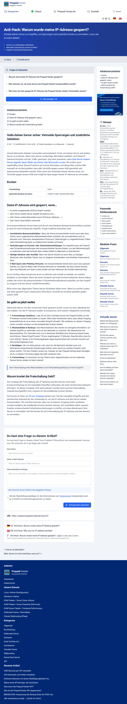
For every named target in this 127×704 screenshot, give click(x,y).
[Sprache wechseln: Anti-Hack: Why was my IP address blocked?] (120, 18)
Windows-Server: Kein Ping (108, 363)
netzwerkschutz (107, 226)
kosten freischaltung (109, 231)
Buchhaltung (9, 629)
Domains (8, 637)
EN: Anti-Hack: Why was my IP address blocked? (31, 531)
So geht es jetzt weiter (19, 121)
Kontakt (95, 11)
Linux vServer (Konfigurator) (16, 592)
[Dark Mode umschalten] (106, 18)
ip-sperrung (106, 216)
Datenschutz (65, 496)
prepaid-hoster (107, 228)
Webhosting (9, 653)
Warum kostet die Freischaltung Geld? (26, 124)
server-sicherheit (107, 218)
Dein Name (11, 449)
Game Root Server (12, 657)
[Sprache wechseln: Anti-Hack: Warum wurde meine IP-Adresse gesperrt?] (114, 18)
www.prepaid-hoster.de (19, 574)
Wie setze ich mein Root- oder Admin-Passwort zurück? (109, 329)
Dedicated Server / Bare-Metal (17, 612)
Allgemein (8, 626)
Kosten (12, 114)
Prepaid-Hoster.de (66, 11)
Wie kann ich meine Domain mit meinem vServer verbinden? (107, 375)
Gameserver (9, 645)
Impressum (9, 579)
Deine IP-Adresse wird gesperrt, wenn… (26, 118)
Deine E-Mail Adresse (15, 459)
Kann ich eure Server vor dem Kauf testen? (109, 383)
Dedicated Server (11, 633)
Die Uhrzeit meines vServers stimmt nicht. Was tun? (108, 337)
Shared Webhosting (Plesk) (16, 616)
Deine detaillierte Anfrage (17, 469)
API (5, 661)
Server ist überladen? (108, 358)
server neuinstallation (109, 233)
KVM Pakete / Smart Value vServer (19, 600)
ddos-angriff (106, 221)
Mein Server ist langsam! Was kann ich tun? (109, 353)
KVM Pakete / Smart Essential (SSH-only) (22, 604)
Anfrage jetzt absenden (78, 505)
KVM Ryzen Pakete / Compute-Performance (23, 608)
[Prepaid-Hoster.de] (110, 105)
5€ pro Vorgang (36, 396)
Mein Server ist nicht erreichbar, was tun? (22, 553)
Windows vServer (11, 596)
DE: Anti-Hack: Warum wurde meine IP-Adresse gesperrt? (35, 526)
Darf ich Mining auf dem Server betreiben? (109, 368)
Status (37, 11)
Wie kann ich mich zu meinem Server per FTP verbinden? (109, 346)
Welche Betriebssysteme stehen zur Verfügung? (109, 322)
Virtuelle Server (108, 316)
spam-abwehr (106, 223)
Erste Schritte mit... (12, 641)
